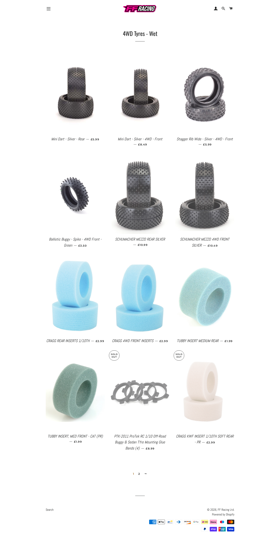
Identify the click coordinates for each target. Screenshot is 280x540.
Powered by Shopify (223, 514)
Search (50, 510)
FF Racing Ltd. (226, 510)
